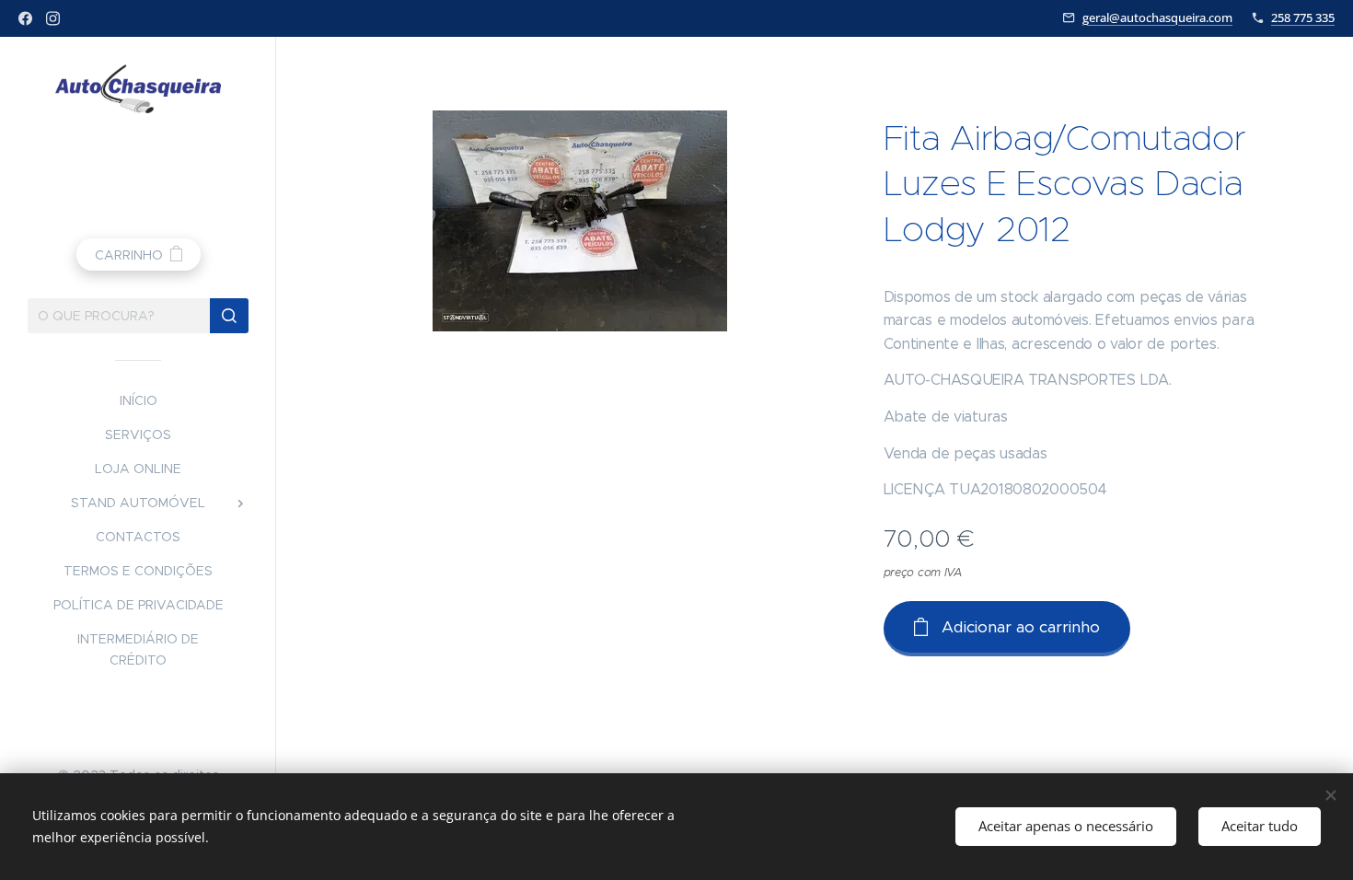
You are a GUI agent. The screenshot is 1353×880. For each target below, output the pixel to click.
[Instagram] (52, 18)
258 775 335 (1303, 17)
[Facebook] (25, 18)
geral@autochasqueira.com (1157, 17)
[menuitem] (138, 400)
